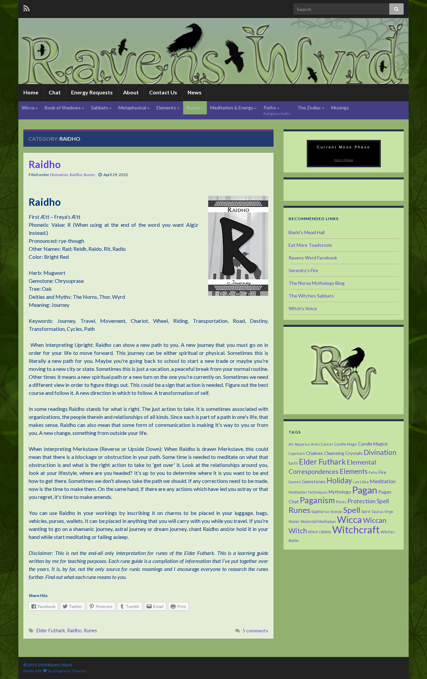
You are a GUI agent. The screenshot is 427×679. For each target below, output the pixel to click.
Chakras (314, 453)
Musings (340, 107)
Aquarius (302, 444)
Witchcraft (356, 529)
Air (291, 444)
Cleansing (334, 453)
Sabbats (100, 107)
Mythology (340, 492)
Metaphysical (132, 107)
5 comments (255, 630)
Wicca (28, 107)
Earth (293, 463)
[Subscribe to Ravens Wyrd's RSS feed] (26, 7)
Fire (382, 472)
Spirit (365, 511)
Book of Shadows (63, 107)
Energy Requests (92, 92)
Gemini (295, 482)
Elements (166, 107)
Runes (193, 107)
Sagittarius (320, 511)
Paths (277, 110)
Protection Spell (368, 501)
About (131, 92)
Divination (59, 174)
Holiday (339, 480)
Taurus (377, 511)
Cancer (327, 444)
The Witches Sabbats (311, 295)
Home (30, 92)
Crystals (354, 453)
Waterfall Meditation (318, 521)
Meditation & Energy (232, 107)
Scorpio (336, 511)
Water (294, 521)
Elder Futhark (50, 630)
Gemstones (314, 481)
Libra (364, 482)
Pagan (364, 490)
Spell (351, 510)
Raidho (45, 164)
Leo (356, 482)
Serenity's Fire (303, 270)
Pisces (341, 502)
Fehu (373, 472)
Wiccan (374, 520)
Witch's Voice (303, 308)
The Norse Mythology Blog (317, 283)
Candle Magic (345, 444)
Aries (315, 444)
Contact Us (163, 92)
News (194, 92)
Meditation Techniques (308, 492)
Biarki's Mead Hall (307, 232)
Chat (55, 92)
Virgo (388, 511)
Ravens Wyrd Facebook (313, 257)
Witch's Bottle (319, 532)
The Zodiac (309, 107)
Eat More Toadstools (310, 245)
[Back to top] (412, 664)
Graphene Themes (69, 670)
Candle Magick (373, 444)
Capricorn (297, 453)
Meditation (383, 481)
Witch (298, 531)
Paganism (317, 500)
